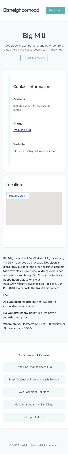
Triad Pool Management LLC (34, 367)
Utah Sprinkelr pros (34, 417)
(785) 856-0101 (22, 130)
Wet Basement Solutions (34, 392)
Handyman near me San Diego (34, 404)
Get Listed (55, 10)
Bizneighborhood (21, 10)
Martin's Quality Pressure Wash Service (34, 379)
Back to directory (34, 57)
